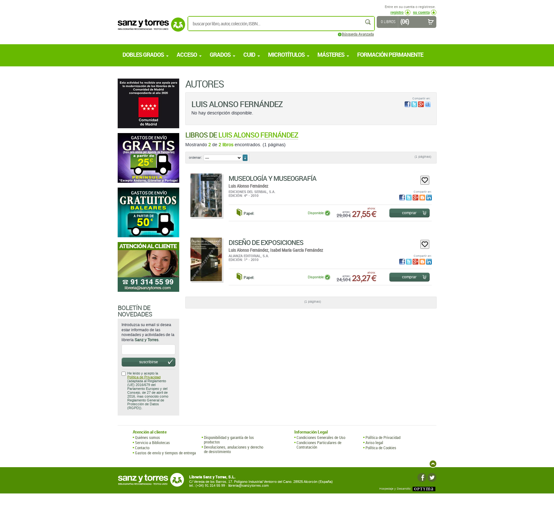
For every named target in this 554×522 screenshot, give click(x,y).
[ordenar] (245, 158)
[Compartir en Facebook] (407, 104)
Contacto (142, 447)
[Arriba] (433, 464)
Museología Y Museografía (272, 178)
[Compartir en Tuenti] (428, 104)
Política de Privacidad (144, 377)
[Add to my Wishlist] (424, 180)
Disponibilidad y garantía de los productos (229, 439)
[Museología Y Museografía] (206, 195)
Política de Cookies (380, 447)
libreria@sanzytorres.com (248, 486)
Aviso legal (374, 442)
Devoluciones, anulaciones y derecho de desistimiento (233, 449)
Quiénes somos (147, 437)
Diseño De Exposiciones (266, 242)
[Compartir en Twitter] (414, 104)
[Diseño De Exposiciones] (206, 259)
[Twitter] (431, 477)
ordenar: (195, 158)
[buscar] (368, 22)
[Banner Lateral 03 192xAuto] (148, 267)
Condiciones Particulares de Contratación (319, 445)
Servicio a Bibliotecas (152, 442)
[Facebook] (421, 477)
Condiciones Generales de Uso (321, 437)
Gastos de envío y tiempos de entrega (165, 452)
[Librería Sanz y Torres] (150, 28)
